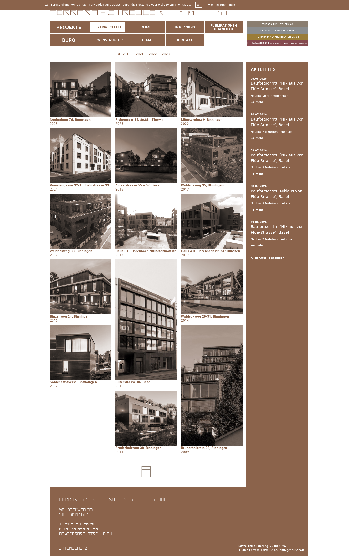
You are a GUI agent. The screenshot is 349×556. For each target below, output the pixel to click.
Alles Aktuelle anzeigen (267, 258)
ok (198, 4)
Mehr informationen (221, 5)
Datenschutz (73, 548)
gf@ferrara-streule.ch (85, 533)
